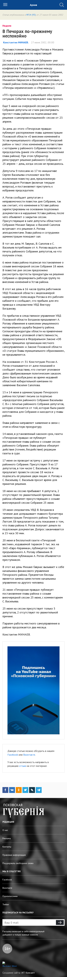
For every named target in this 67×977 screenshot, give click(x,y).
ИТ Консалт (28, 972)
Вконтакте (29, 754)
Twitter (5, 904)
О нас (5, 830)
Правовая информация (14, 854)
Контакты (6, 846)
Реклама (6, 838)
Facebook (12, 754)
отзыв (22, 765)
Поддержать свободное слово (18, 863)
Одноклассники (10, 896)
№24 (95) (31, 14)
